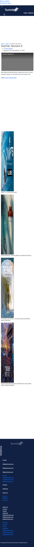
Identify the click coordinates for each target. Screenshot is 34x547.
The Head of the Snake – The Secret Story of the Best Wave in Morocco (15, 319)
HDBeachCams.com (8, 464)
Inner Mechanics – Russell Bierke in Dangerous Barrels (16, 255)
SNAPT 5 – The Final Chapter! (9, 192)
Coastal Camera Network (13, 542)
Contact (5, 485)
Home (2, 43)
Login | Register (29, 13)
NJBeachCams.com (8, 472)
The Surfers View (5, 3)
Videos (7, 43)
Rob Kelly (14, 78)
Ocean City (7, 78)
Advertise (5, 489)
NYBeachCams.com (8, 468)
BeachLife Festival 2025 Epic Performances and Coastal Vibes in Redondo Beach (16, 384)
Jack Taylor (9, 48)
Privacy (5, 460)
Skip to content (4, 1)
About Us (5, 493)
